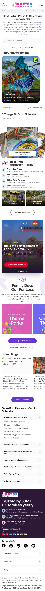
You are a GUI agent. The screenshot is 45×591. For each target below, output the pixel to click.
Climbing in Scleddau (12, 425)
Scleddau (28, 11)
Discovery (8, 561)
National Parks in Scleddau (14, 431)
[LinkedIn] (11, 546)
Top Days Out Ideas (11, 553)
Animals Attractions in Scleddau (16, 445)
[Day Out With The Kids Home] (22, 4)
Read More (22, 34)
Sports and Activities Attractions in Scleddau (18, 452)
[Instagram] (26, 546)
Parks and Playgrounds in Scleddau (17, 435)
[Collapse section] (40, 417)
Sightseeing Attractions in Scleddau (18, 467)
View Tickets (16, 47)
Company (7, 570)
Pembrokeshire (17, 11)
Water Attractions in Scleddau (16, 460)
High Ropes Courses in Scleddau (16, 428)
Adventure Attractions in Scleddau (17, 417)
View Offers (28, 47)
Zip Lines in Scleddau (12, 438)
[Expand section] (40, 445)
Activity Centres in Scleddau (14, 422)
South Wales (6, 11)
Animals (35, 11)
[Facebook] (4, 546)
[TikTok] (18, 546)
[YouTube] (33, 546)
